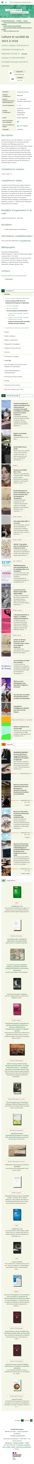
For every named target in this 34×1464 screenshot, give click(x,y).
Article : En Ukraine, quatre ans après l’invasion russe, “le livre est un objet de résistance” (21, 643)
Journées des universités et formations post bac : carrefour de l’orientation (22, 696)
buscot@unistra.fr (25, 240)
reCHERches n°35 (17, 1229)
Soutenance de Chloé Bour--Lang (20, 471)
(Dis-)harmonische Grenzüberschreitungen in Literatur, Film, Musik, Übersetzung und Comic (17, 1135)
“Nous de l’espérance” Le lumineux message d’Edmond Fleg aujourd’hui (17, 1103)
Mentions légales (18, 1443)
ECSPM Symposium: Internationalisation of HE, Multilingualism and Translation (21, 568)
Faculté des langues (19, 74)
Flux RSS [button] (26, 1420)
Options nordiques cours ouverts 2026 (21, 727)
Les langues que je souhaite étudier (21, 2)
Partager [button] (17, 1420)
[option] (17, 414)
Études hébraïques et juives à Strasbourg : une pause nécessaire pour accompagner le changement (21, 494)
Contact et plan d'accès (18, 1435)
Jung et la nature (17, 1399)
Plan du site (8, 1443)
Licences (25, 21)
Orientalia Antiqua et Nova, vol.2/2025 (17, 1196)
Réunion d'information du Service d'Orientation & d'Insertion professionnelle (21, 814)
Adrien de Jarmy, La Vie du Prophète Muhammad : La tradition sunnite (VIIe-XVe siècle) (17, 1366)
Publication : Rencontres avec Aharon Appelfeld (17, 1166)
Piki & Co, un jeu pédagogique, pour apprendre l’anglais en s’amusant (21, 684)
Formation (18, 21)
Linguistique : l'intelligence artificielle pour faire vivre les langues (21, 709)
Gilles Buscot (9, 279)
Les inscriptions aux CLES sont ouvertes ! (21, 661)
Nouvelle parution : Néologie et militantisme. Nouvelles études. (17, 940)
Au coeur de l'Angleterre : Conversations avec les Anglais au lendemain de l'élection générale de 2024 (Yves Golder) (17, 1296)
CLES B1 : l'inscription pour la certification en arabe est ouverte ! (21, 546)
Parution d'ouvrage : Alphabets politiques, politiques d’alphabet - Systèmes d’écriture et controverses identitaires (17, 967)
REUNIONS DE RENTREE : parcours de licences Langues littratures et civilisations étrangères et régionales (21, 756)
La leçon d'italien (17, 1262)
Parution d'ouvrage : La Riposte (17, 994)
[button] (6, 2)
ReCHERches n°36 (17, 906)
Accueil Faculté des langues (7, 21)
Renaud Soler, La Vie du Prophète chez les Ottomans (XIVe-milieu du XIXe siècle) (17, 1332)
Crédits (27, 1443)
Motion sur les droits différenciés (20, 434)
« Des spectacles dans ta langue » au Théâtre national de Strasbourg (21, 616)
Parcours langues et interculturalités (12, 26)
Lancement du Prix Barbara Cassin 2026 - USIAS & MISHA (20, 591)
